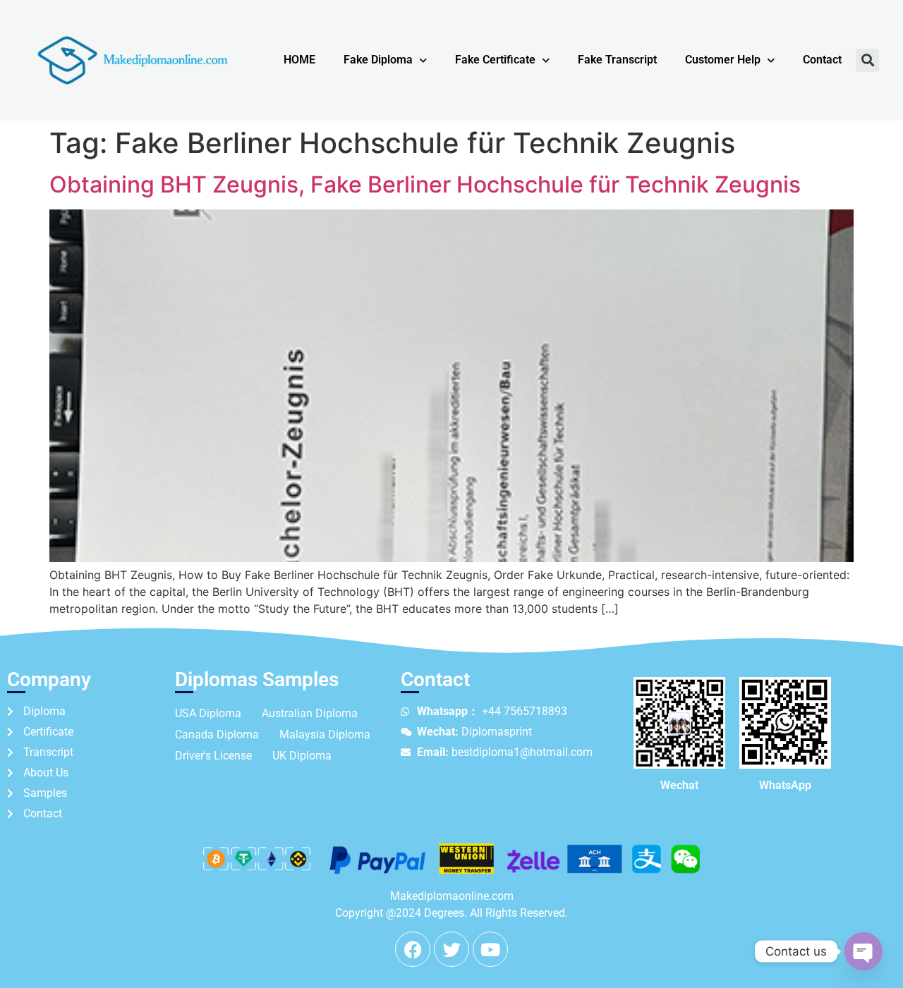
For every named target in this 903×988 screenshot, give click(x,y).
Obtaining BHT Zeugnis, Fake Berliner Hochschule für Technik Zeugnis (425, 184)
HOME (299, 59)
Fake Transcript (617, 59)
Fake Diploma (378, 59)
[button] (867, 60)
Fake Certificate (495, 59)
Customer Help (722, 59)
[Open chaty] (863, 951)
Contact (822, 59)
